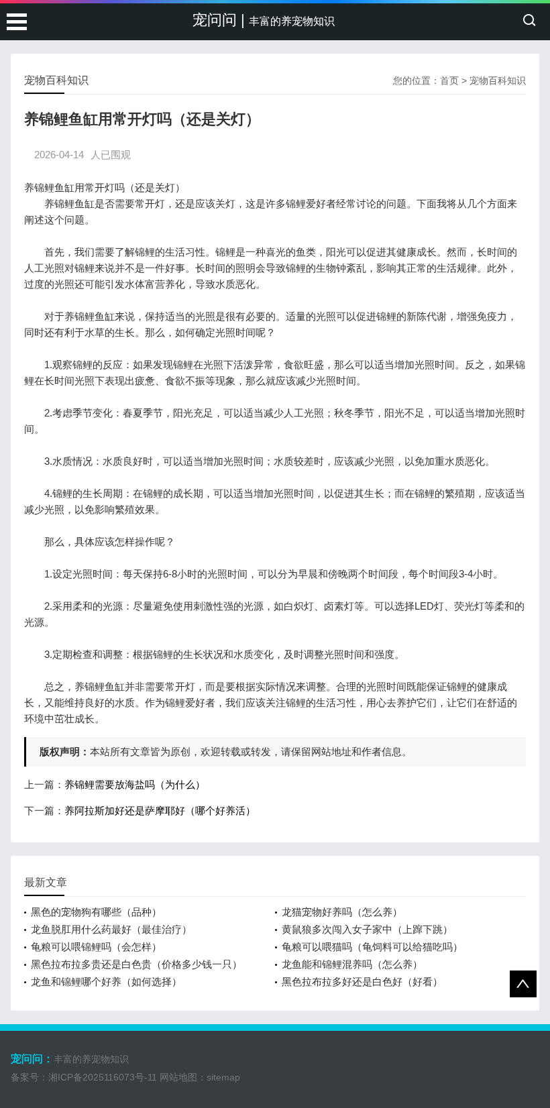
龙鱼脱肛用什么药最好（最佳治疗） (111, 929)
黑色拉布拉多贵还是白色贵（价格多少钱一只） (136, 964)
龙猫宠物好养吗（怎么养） (342, 912)
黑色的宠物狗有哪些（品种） (96, 912)
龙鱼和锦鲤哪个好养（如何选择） (106, 981)
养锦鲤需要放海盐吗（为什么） (134, 784)
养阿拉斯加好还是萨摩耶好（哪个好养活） (160, 810)
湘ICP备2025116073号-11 (102, 1077)
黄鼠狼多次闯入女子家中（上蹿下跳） (367, 929)
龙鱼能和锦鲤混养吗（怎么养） (352, 964)
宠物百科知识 (498, 80)
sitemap (223, 1077)
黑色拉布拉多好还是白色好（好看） (362, 981)
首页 (449, 80)
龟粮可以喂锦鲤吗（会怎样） (96, 946)
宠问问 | (263, 19)
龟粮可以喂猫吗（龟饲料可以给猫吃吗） (372, 946)
